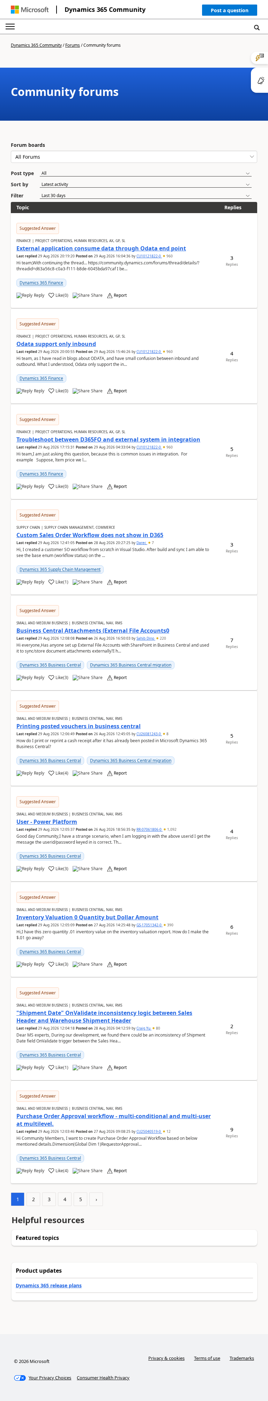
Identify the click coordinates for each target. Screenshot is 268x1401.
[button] (229, 12)
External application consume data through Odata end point (101, 248)
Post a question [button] (229, 10)
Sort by (19, 184)
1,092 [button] (171, 829)
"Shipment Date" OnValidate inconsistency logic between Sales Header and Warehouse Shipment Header (104, 1016)
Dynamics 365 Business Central (50, 665)
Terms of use (207, 1358)
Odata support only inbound (56, 344)
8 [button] (167, 733)
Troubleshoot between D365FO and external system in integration (108, 439)
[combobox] (134, 157)
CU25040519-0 (149, 1131)
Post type (22, 173)
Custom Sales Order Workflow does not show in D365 (89, 535)
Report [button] (120, 295)
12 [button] (168, 1131)
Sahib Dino (145, 638)
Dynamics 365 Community (105, 9)
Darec (141, 542)
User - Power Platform (46, 822)
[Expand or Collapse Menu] (10, 26)
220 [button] (162, 638)
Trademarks (242, 1358)
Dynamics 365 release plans (49, 1285)
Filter (17, 195)
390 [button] (169, 924)
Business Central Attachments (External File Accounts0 (92, 630)
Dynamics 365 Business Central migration (130, 665)
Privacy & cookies (166, 1358)
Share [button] (97, 295)
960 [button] (169, 256)
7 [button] (152, 542)
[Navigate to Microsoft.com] (30, 10)
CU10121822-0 (149, 256)
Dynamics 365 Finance (41, 283)
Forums (72, 45)
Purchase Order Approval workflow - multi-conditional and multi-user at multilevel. (113, 1120)
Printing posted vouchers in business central (78, 726)
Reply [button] (39, 295)
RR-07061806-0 (149, 829)
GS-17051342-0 (149, 924)
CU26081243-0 (149, 733)
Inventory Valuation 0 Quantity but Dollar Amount (87, 917)
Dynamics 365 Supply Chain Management (60, 569)
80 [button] (157, 1028)
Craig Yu (143, 1028)
